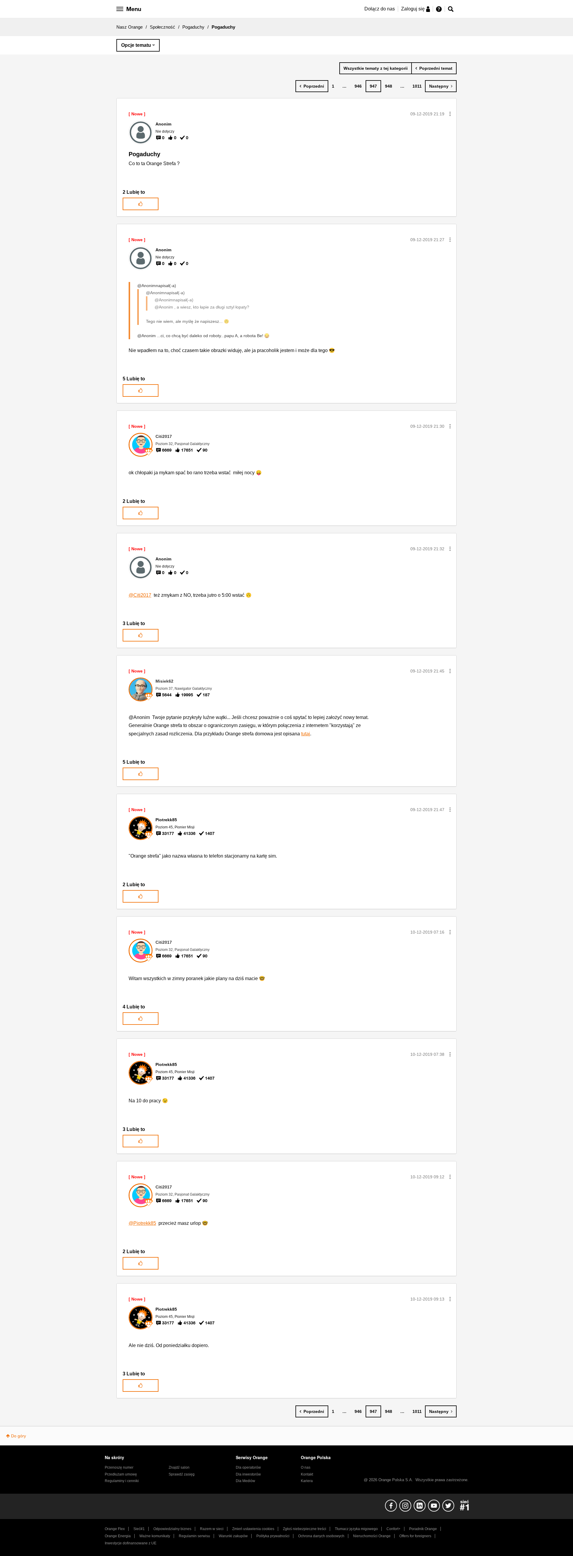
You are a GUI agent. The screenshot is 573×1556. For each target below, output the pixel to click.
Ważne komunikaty (154, 1536)
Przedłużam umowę (121, 1474)
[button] (450, 114)
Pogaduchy (193, 27)
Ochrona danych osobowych (321, 1536)
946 (358, 86)
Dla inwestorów (248, 1474)
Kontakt (307, 1474)
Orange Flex (115, 1529)
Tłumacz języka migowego (356, 1529)
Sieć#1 (139, 1529)
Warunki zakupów (233, 1536)
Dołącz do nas (379, 8)
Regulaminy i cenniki (122, 1481)
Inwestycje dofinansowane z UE (130, 1543)
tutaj (305, 733)
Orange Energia (118, 1536)
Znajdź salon (179, 1467)
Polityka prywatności (272, 1536)
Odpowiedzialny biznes (172, 1529)
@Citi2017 (140, 595)
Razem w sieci (212, 1529)
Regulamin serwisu (194, 1536)
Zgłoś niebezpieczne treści (304, 1529)
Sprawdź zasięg (182, 1474)
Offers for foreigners (415, 1536)
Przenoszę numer (119, 1467)
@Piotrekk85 (142, 1223)
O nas (305, 1467)
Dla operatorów (248, 1467)
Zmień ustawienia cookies (253, 1529)
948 (388, 86)
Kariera (307, 1481)
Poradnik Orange (423, 1529)
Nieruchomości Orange (372, 1536)
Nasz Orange (129, 27)
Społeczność (162, 27)
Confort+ (393, 1529)
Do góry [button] (18, 1435)
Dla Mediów (245, 1481)
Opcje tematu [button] (136, 45)
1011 (417, 86)
